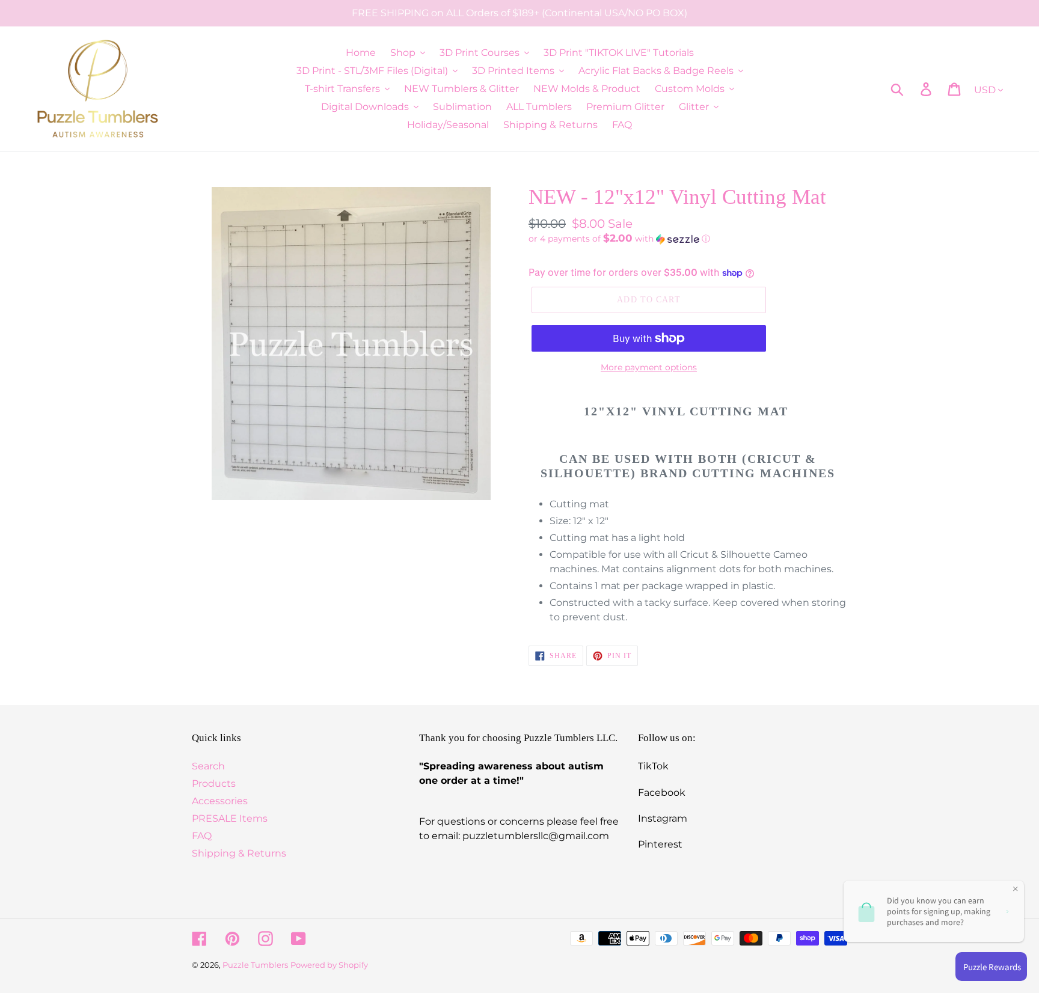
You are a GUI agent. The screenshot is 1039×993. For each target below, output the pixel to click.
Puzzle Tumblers (255, 965)
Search (208, 766)
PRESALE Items (230, 818)
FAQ (202, 836)
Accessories (220, 801)
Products (214, 783)
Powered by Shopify (329, 965)
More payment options (649, 367)
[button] (688, 239)
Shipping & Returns (239, 853)
